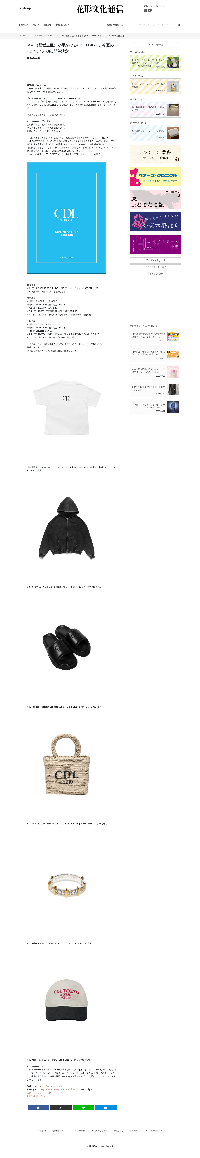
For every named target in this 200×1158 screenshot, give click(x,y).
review (36, 24)
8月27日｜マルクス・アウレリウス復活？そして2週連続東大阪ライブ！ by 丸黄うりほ (148, 63)
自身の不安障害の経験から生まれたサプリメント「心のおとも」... (148, 370)
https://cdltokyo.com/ (51, 1086)
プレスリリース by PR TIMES (43, 35)
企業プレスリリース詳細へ (39, 1092)
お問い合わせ (78, 1130)
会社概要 (133, 1130)
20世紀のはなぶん (115, 24)
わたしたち (118, 1130)
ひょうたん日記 (137, 51)
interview (23, 24)
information (62, 24)
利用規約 (41, 1130)
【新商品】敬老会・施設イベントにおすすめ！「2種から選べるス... (148, 353)
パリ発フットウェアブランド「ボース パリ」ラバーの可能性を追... (148, 406)
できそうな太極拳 (155, 273)
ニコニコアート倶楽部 (155, 267)
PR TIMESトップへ (36, 1095)
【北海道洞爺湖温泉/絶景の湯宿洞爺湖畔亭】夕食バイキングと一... (149, 335)
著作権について (59, 1130)
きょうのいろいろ (138, 122)
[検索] (179, 25)
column (48, 24)
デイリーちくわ (137, 75)
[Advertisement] (72, 70)
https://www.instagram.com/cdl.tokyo (59, 1089)
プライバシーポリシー (153, 1130)
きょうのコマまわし (139, 99)
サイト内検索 (157, 44)
